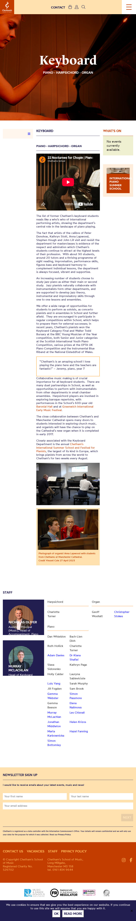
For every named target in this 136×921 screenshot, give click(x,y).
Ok (56, 914)
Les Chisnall (77, 712)
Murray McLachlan (18, 668)
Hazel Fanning (79, 731)
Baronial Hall (44, 406)
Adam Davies (55, 655)
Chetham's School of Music (7, 7)
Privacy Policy (64, 834)
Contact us (13, 851)
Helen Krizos (78, 722)
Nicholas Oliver (22, 622)
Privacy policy (74, 851)
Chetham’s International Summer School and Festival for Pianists (65, 447)
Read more (73, 914)
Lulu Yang (53, 683)
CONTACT (58, 7)
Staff (53, 851)
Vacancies (35, 851)
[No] (131, 910)
